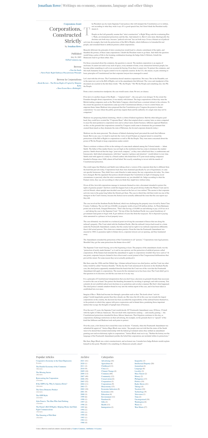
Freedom (104, 399)
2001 (82, 391)
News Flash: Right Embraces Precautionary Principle (61, 72)
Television (139, 394)
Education (105, 394)
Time (137, 396)
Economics (105, 391)
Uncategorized (140, 399)
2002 (82, 389)
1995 (82, 407)
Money (137, 376)
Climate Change (107, 371)
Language (138, 368)
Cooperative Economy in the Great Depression (54, 360)
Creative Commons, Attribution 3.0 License (86, 428)
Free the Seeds (75, 70)
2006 (82, 379)
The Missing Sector (43, 372)
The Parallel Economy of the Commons (51, 366)
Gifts (103, 402)
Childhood (105, 366)
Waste (137, 404)
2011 (82, 366)
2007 (82, 376)
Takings (138, 386)
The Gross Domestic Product (47, 389)
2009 (82, 371)
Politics (138, 381)
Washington (139, 402)
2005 (82, 381)
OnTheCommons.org (73, 59)
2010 (82, 368)
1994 (82, 409)
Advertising (105, 360)
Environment (106, 396)
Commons (105, 373)
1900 (82, 422)
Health (103, 404)
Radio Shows (140, 384)
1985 (82, 417)
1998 (82, 399)
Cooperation (106, 381)
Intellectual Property (142, 363)
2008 (82, 373)
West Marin (139, 407)
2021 (82, 360)
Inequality (139, 360)
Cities (103, 368)
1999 (82, 396)
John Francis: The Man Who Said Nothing (52, 401)
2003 (82, 386)
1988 (82, 414)
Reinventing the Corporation (47, 378)
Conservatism (106, 379)
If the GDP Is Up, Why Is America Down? (51, 383)
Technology (139, 391)
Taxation (138, 389)
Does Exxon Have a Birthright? (69, 88)
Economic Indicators (109, 389)
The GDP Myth (42, 395)
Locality (138, 371)
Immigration (106, 407)
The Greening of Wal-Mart (46, 415)
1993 (82, 412)
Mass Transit (139, 373)
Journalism (139, 366)
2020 (82, 363)
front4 (78, 23)
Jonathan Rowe (49, 5)
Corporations (69, 23)
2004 (82, 384)
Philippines (139, 379)
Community (106, 376)
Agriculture (105, 363)
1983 (82, 420)
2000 (82, 394)
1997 (82, 402)
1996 (82, 404)
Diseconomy (106, 386)
